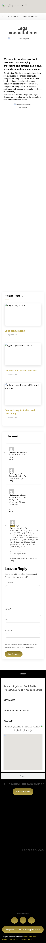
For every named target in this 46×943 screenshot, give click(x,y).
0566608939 (9, 700)
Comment (9, 582)
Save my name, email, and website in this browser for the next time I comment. (21, 646)
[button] (31, 920)
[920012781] (5, 716)
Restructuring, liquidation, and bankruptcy (20, 809)
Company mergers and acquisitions (17, 868)
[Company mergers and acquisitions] (3, 864)
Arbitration (6, 877)
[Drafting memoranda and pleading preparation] (3, 841)
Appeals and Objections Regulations (18, 906)
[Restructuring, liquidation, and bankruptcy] (3, 806)
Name (8, 609)
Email (7, 620)
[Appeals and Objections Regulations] (3, 902)
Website (8, 631)
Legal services (12, 335)
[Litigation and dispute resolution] (3, 823)
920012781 (8, 721)
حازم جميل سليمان (16, 452)
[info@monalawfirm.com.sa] (5, 706)
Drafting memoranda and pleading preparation (22, 845)
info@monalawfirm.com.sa (16, 710)
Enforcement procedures (12, 859)
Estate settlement (10, 836)
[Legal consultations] (3, 815)
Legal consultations (10, 818)
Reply (11, 459)
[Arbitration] (3, 873)
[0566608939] (5, 696)
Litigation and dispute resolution (16, 827)
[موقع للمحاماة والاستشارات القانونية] (14, 7)
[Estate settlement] (3, 832)
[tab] (23, 674)
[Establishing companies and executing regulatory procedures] (3, 882)
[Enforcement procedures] (3, 855)
